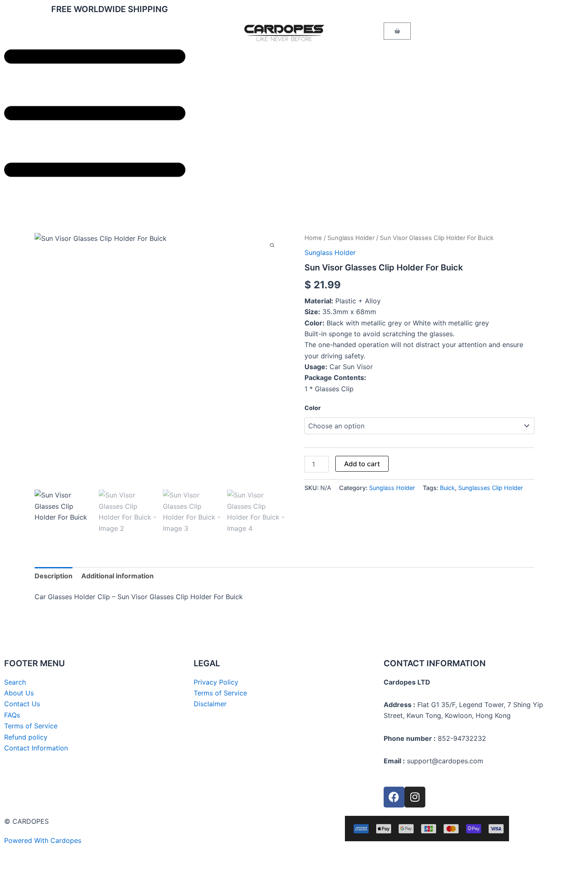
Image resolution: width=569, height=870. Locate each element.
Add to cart (362, 464)
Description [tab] (53, 576)
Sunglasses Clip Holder (490, 487)
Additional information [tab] (117, 576)
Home (313, 238)
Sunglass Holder (350, 238)
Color (312, 407)
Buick (447, 487)
